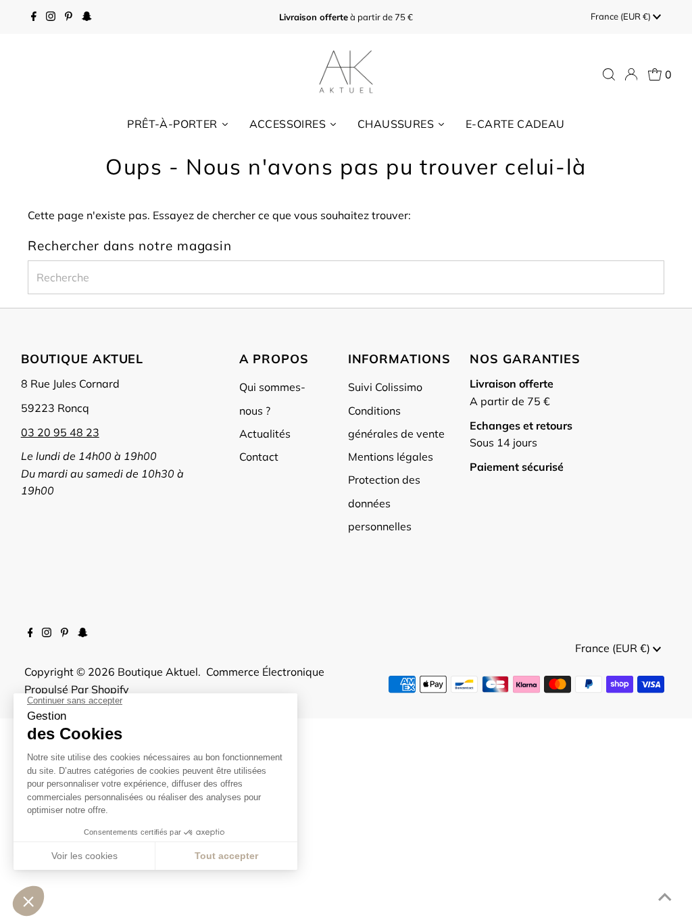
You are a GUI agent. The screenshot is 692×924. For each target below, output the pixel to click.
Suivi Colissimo (385, 387)
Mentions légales (390, 456)
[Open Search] (609, 74)
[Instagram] (51, 17)
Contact (258, 456)
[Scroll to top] (664, 896)
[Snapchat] (86, 17)
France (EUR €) (622, 16)
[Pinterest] (68, 17)
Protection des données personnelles (384, 502)
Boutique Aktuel (158, 671)
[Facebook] (34, 17)
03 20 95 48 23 (60, 432)
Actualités (265, 433)
